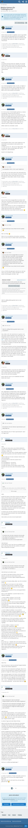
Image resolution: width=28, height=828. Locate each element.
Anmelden (6, 804)
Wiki (2, 339)
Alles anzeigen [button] (14, 491)
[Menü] (26, 1)
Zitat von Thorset (8, 483)
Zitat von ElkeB (7, 167)
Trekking (20, 815)
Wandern (4, 815)
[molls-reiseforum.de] (2, 1)
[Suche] (19, 1)
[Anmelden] (22, 1)
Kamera (14, 815)
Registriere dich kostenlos (9, 799)
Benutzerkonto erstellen (18, 804)
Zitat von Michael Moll (9, 531)
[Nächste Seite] (16, 788)
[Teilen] (26, 23)
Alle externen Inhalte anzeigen (14, 285)
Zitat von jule (7, 325)
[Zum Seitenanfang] (25, 826)
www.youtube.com (21, 280)
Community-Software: (14, 826)
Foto (9, 815)
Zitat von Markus (8, 423)
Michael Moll (5, 11)
